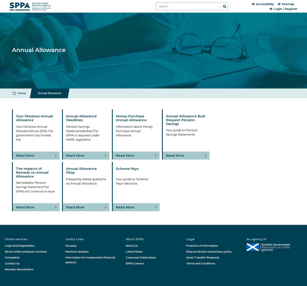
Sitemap (288, 4)
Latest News (134, 251)
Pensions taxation (77, 251)
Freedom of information (202, 245)
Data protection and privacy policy (209, 251)
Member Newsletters (19, 269)
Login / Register (285, 9)
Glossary (71, 245)
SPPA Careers (135, 263)
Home (22, 93)
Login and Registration (20, 245)
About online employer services (26, 251)
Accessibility (265, 4)
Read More (25, 155)
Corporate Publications (141, 257)
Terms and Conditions (200, 263)
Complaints (12, 257)
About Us (132, 245)
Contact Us (12, 263)
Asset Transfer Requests (202, 257)
